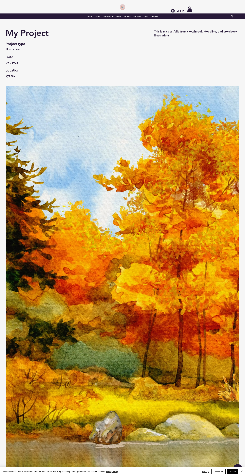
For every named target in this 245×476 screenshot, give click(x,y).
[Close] (241, 471)
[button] (189, 9)
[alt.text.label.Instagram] (232, 16)
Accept (233, 471)
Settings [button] (205, 471)
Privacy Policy (112, 471)
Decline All (218, 471)
